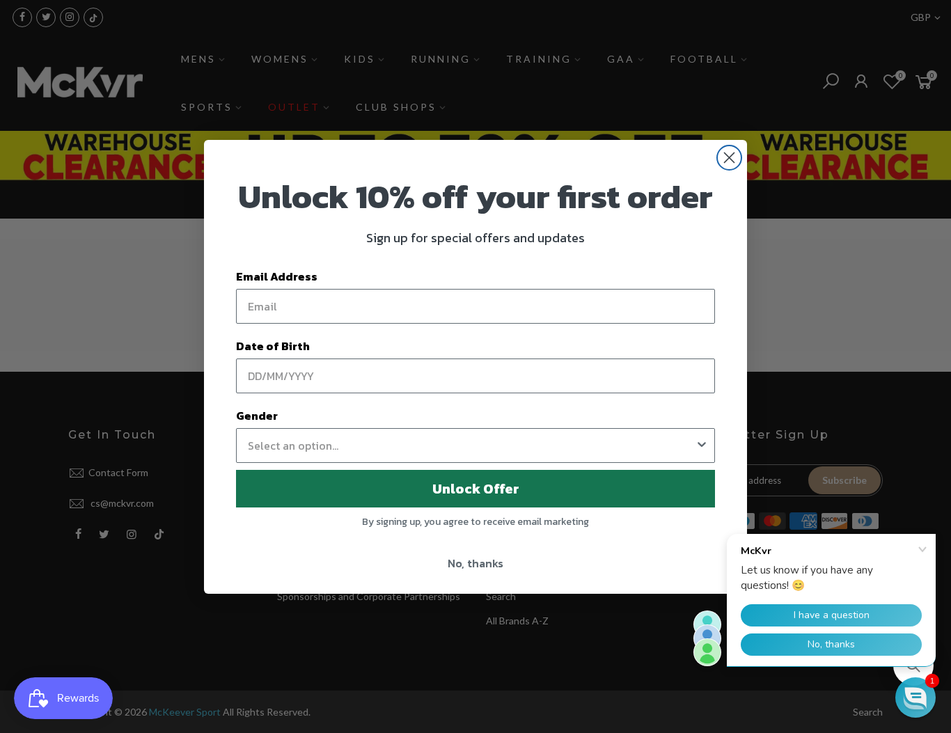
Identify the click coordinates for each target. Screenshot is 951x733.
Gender (257, 415)
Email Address (276, 276)
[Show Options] (702, 445)
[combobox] (471, 445)
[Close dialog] (729, 157)
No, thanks (475, 563)
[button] (915, 697)
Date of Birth (273, 346)
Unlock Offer (475, 488)
